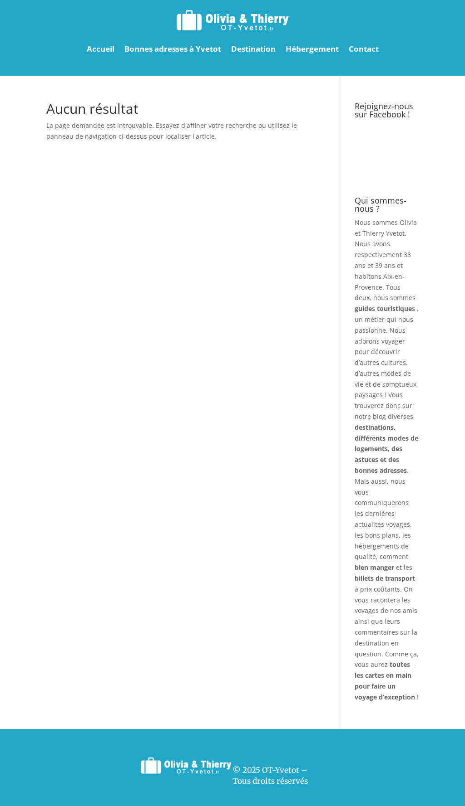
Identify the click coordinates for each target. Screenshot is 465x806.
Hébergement (312, 49)
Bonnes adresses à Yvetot (172, 49)
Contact (364, 49)
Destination (253, 49)
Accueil (100, 49)
